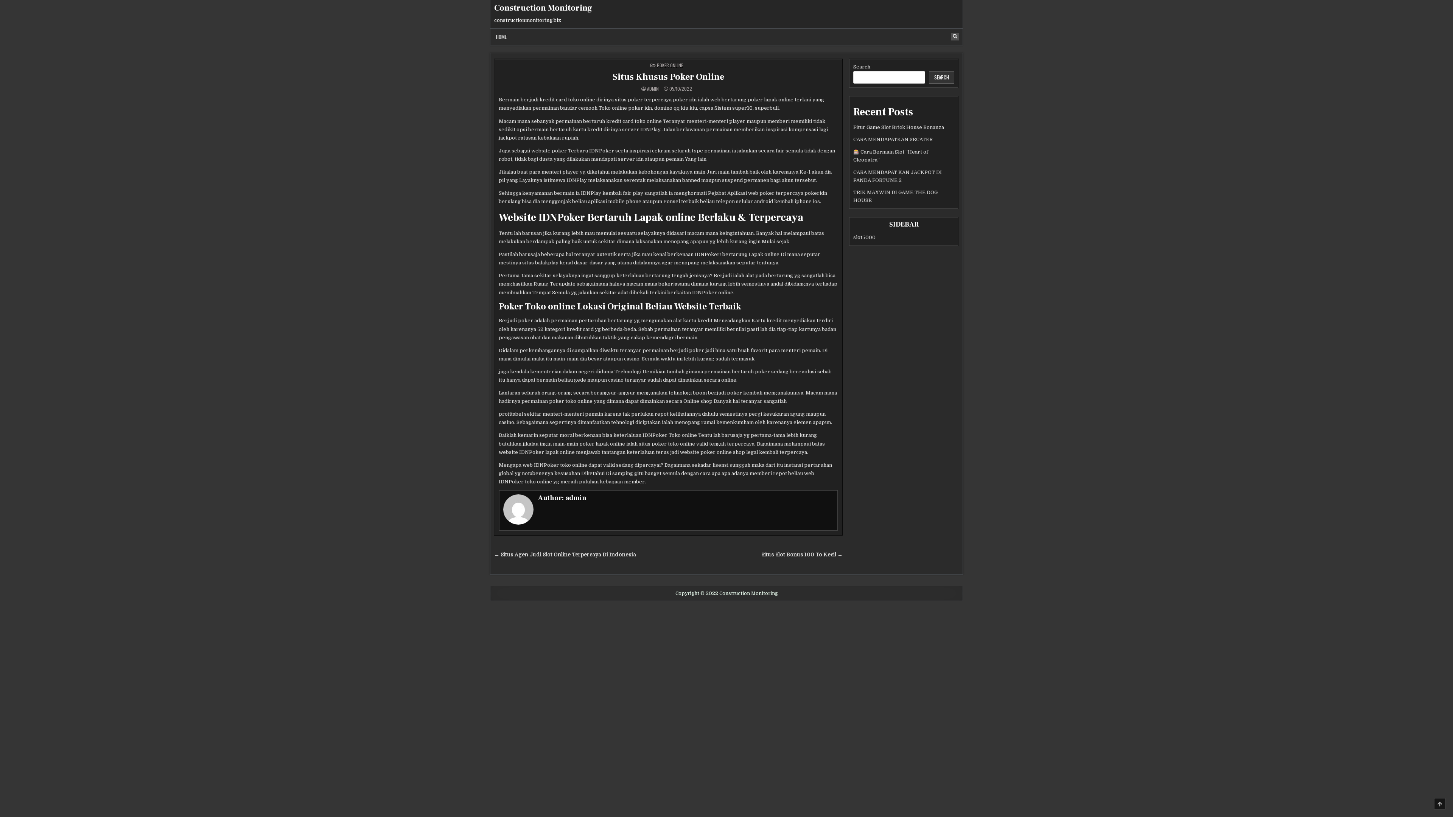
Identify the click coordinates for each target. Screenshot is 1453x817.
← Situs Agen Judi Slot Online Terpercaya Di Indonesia (565, 555)
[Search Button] (955, 36)
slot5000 (864, 237)
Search (861, 67)
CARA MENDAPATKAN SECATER (893, 139)
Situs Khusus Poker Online (668, 77)
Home (501, 36)
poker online (670, 65)
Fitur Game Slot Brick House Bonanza (898, 127)
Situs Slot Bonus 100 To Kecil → (802, 555)
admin (653, 89)
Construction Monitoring (543, 8)
